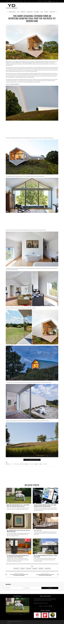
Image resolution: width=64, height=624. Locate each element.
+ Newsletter (52, 11)
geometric (30, 62)
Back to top (9, 622)
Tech (18, 11)
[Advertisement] (40, 6)
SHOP (25, 1)
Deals (42, 11)
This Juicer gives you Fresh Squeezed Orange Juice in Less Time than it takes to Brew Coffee (18, 556)
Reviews (46, 11)
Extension (22, 568)
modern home (47, 568)
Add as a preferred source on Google (33, 459)
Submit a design (19, 1)
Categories (12, 1)
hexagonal (35, 568)
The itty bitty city (38, 530)
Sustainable (36, 11)
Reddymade (17, 84)
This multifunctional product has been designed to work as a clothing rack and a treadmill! (19, 574)
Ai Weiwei (12, 84)
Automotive (23, 11)
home (17, 61)
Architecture (29, 11)
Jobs (29, 1)
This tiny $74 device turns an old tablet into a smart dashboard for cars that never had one (45, 505)
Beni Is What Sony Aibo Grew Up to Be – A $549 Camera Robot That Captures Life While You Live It (18, 505)
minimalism (41, 568)
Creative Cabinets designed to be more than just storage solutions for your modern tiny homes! (45, 574)
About (7, 1)
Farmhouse (28, 568)
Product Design (12, 11)
